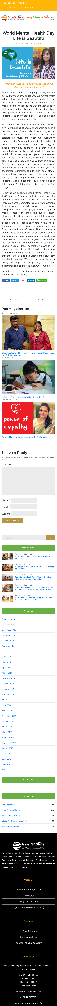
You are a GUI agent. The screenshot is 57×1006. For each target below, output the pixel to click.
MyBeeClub (28, 895)
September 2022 (9, 694)
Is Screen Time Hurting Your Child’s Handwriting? (23, 397)
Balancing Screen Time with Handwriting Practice (32, 557)
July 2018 (6, 753)
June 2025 (6, 657)
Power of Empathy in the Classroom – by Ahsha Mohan (25, 437)
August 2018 (7, 748)
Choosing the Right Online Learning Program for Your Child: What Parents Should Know (34, 588)
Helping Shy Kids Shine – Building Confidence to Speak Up (34, 568)
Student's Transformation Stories (16, 821)
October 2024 (8, 684)
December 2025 (9, 630)
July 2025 (6, 651)
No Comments (37, 43)
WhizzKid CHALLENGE (11, 826)
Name (6, 500)
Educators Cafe (8, 805)
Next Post (41, 300)
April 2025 (6, 667)
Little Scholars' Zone (11, 810)
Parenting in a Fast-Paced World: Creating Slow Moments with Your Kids (33, 578)
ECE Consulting (28, 937)
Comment (7, 464)
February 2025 (8, 678)
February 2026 (8, 619)
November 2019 (9, 716)
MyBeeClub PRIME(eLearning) (28, 907)
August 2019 (7, 727)
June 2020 (6, 705)
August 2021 (7, 700)
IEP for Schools (28, 931)
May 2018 (6, 764)
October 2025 (8, 641)
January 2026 (8, 624)
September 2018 (9, 743)
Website (6, 513)
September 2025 (9, 646)
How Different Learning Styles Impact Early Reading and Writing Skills (33, 599)
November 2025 (9, 635)
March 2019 (7, 732)
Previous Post (15, 300)
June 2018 (6, 759)
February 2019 (8, 737)
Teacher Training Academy (28, 942)
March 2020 (7, 710)
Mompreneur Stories (11, 815)
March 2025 (7, 673)
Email (6, 507)
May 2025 (6, 662)
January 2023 (8, 689)
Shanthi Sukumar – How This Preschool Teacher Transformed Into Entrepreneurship (28, 354)
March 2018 (7, 770)
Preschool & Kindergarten (28, 889)
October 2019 (8, 721)
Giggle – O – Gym (28, 901)
